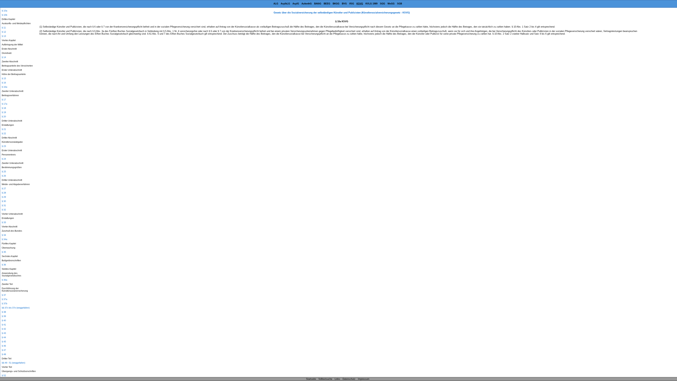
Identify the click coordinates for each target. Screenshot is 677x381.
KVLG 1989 (371, 3)
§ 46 (4, 346)
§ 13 (4, 36)
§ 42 (4, 329)
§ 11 (4, 27)
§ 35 (4, 252)
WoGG (391, 3)
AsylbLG (285, 3)
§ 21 (4, 129)
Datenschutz (349, 379)
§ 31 (4, 205)
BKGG (336, 3)
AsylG (295, 3)
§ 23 (4, 146)
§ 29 (4, 197)
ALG (275, 3)
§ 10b (4, 15)
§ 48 (4, 354)
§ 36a (4, 280)
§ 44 (4, 337)
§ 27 (4, 188)
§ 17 (4, 99)
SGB (399, 3)
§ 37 (4, 295)
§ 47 (4, 350)
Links (337, 379)
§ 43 (4, 333)
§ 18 (4, 108)
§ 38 (4, 312)
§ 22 (4, 133)
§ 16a (4, 87)
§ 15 (4, 78)
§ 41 (4, 324)
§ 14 (4, 57)
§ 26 (4, 176)
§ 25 (4, 171)
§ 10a (4, 11)
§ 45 (4, 341)
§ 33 (4, 222)
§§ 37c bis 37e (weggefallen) (16, 308)
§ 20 (4, 116)
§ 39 (4, 316)
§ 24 (4, 159)
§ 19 (4, 112)
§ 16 (4, 82)
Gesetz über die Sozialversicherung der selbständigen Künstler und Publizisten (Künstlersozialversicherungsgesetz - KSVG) (342, 12)
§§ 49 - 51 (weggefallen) (13, 363)
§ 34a (4, 239)
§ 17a (4, 104)
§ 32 (4, 209)
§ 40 (4, 320)
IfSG (351, 3)
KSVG (359, 3)
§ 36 (4, 265)
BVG (344, 3)
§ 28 (4, 193)
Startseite (311, 379)
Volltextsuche (325, 379)
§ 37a (4, 299)
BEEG (327, 3)
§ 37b (4, 303)
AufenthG (306, 3)
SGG (382, 3)
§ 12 (4, 32)
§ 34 (4, 235)
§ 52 (4, 375)
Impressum (363, 379)
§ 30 (4, 201)
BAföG (317, 3)
